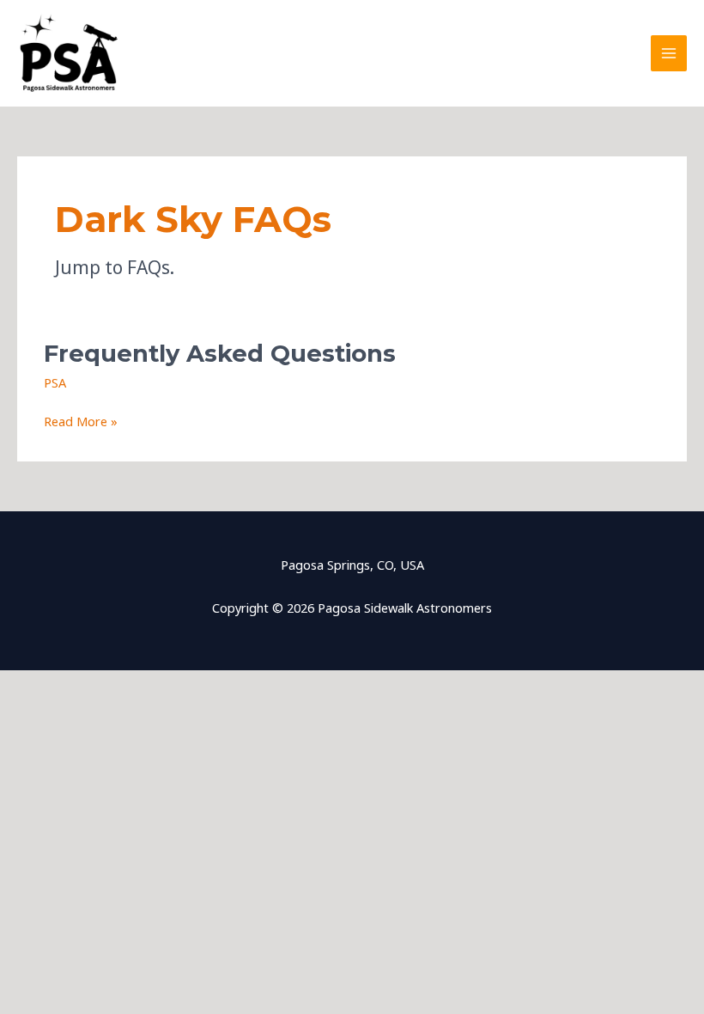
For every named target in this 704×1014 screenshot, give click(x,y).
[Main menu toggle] (669, 53)
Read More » (81, 422)
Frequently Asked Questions (220, 353)
